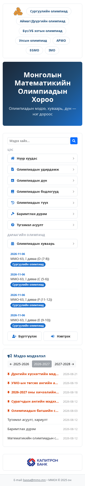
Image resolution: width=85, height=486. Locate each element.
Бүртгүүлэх (27, 336)
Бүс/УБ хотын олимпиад (42, 31)
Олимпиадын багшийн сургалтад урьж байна (34, 410)
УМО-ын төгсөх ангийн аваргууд (34, 383)
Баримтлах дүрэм (32, 214)
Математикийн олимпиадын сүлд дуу (33, 438)
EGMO (34, 50)
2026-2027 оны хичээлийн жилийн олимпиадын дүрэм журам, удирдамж (34, 392)
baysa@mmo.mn (34, 480)
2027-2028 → (64, 364)
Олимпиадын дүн (32, 180)
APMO (61, 40)
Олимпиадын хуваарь (36, 243)
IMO (52, 50)
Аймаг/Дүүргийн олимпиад (42, 21)
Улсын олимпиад (33, 40)
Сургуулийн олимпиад (49, 11)
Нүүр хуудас (27, 158)
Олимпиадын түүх (32, 202)
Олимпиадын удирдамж (38, 169)
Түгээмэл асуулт (30, 225)
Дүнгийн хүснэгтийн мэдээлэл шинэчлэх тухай (34, 373)
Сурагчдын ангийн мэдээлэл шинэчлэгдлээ (34, 401)
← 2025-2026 (19, 364)
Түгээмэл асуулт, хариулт (27, 419)
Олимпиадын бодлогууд (38, 191)
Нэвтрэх (63, 336)
